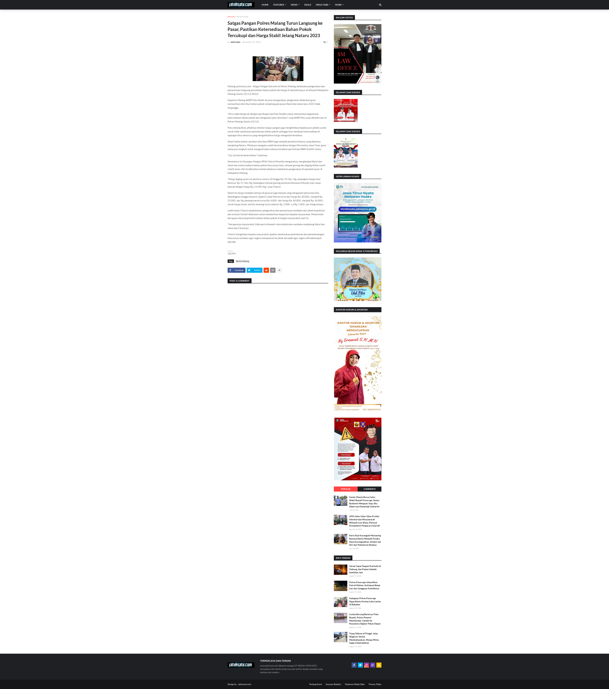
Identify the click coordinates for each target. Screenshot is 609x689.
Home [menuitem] (265, 4)
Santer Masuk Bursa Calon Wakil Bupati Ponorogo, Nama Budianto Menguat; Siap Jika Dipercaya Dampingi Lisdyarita (364, 502)
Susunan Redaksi (333, 684)
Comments (370, 489)
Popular (345, 489)
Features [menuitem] (278, 4)
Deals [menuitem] (307, 4)
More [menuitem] (338, 4)
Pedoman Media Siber (355, 684)
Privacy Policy (375, 684)
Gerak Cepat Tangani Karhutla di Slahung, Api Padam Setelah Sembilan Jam (365, 569)
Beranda (231, 16)
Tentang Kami (315, 684)
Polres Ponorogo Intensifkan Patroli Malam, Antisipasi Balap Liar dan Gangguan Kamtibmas (364, 585)
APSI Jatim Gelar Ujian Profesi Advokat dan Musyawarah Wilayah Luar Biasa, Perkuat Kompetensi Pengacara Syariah (364, 521)
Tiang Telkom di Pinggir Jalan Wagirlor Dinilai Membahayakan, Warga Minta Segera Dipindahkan (364, 638)
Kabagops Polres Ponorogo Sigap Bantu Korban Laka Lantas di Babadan (365, 601)
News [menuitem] (294, 4)
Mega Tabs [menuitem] (322, 4)
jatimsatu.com (244, 684)
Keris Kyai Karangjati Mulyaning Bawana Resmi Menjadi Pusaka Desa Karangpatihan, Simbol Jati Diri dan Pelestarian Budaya (365, 540)
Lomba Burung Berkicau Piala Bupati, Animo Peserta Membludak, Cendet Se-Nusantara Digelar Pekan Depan (365, 619)
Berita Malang (242, 16)
